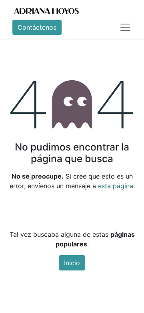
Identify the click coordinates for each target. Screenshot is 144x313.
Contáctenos (37, 27)
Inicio (72, 263)
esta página (115, 186)
